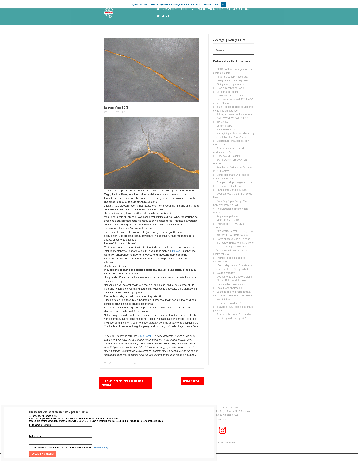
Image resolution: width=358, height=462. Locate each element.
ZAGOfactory (215, 9)
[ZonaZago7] (108, 12)
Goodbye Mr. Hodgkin (228, 156)
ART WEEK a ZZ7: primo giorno (234, 231)
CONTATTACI (162, 16)
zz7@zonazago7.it (217, 419)
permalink (139, 363)
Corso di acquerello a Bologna (233, 239)
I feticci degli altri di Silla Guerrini (234, 265)
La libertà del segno (227, 91)
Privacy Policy (100, 447)
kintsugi (176, 251)
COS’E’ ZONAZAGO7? (166, 9)
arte (107, 363)
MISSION (200, 9)
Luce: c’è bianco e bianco (230, 284)
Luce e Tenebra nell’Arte (230, 88)
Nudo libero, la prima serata (231, 76)
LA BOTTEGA (186, 9)
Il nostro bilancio (225, 129)
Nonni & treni (192, 381)
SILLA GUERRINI (228, 442)
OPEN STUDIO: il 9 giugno (231, 95)
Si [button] (223, 4)
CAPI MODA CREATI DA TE (232, 118)
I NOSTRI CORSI (234, 9)
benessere (114, 363)
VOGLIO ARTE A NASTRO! (231, 220)
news (130, 363)
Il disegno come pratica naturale (234, 114)
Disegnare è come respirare (232, 80)
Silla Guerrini (128, 112)
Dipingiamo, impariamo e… (231, 84)
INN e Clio (222, 122)
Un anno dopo (224, 125)
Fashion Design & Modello (231, 246)
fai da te (123, 363)
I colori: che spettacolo (229, 288)
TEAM (248, 9)
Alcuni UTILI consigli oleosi (231, 280)
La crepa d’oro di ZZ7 (228, 303)
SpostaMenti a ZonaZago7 (231, 137)
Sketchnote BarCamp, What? (232, 269)
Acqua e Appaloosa (227, 216)
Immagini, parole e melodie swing (235, 133)
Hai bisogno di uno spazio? (231, 318)
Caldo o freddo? (225, 273)
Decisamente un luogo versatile (234, 276)
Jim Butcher (144, 336)
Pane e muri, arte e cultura (231, 190)
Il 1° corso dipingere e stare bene (235, 242)
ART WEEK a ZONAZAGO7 (232, 235)
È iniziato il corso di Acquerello (233, 314)
